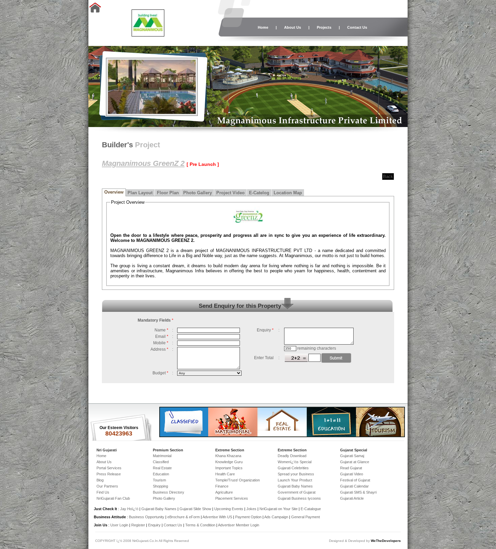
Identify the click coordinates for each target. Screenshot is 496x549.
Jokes (251, 509)
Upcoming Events (228, 509)
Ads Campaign (276, 517)
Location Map (288, 192)
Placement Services (231, 498)
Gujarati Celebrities (293, 468)
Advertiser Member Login (238, 525)
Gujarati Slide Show (196, 509)
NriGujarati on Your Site (278, 509)
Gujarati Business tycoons (299, 498)
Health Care (225, 474)
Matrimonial (162, 456)
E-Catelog (259, 192)
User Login (119, 525)
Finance (221, 486)
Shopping (160, 486)
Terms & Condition (200, 525)
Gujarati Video (351, 474)
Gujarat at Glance (354, 462)
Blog (100, 480)
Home (263, 27)
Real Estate (162, 468)
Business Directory (168, 492)
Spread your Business (296, 474)
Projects (324, 27)
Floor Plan (168, 192)
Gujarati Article (352, 498)
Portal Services (109, 468)
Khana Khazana (228, 456)
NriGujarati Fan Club (113, 498)
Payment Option (248, 517)
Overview (113, 192)
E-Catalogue (311, 509)
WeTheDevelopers (386, 541)
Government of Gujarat (296, 492)
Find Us (103, 492)
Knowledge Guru (229, 462)
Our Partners (107, 486)
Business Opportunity (146, 517)
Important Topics (229, 468)
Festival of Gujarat (355, 480)
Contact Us (357, 27)
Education (161, 474)
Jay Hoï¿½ (129, 509)
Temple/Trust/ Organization (237, 480)
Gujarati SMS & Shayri (358, 492)
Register (138, 525)
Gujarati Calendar (354, 486)
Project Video (230, 192)
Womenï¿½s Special (294, 462)
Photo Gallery (197, 192)
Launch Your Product (295, 480)
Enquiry (155, 525)
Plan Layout (140, 192)
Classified (161, 462)
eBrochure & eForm (183, 517)
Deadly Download (292, 456)
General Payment (305, 517)
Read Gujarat (351, 468)
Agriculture (224, 492)
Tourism (159, 480)
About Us (292, 27)
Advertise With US (217, 517)
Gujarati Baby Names (295, 486)
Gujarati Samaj (352, 456)
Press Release (109, 474)
